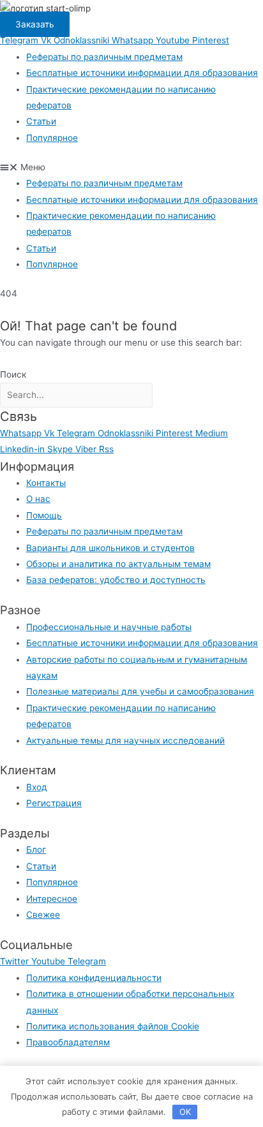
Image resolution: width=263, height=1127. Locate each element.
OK (185, 1112)
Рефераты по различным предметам (104, 57)
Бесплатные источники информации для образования (142, 73)
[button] (131, 167)
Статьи (41, 121)
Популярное (52, 138)
